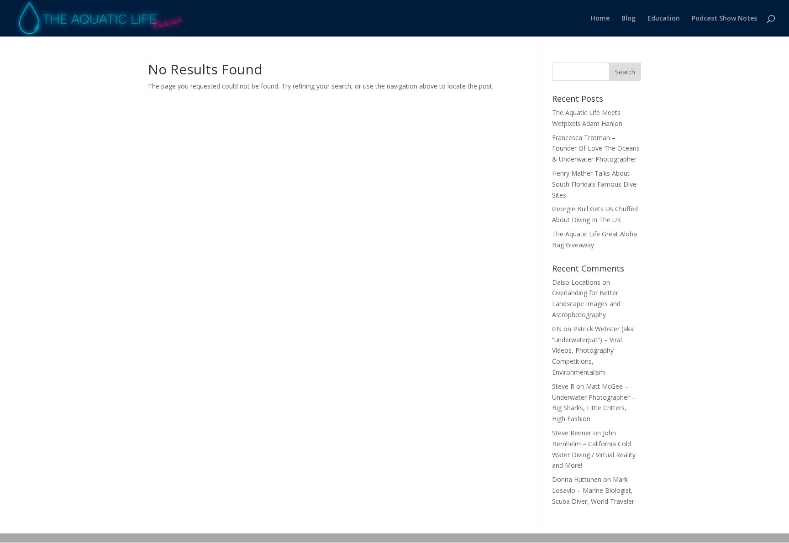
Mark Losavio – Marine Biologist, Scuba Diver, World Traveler (593, 490)
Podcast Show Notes (724, 18)
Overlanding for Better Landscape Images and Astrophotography (586, 303)
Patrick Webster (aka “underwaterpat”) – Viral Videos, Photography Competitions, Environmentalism (593, 350)
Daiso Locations (576, 282)
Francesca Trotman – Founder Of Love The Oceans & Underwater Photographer (596, 148)
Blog (628, 18)
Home (600, 18)
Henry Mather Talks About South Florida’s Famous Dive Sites (594, 184)
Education (663, 18)
